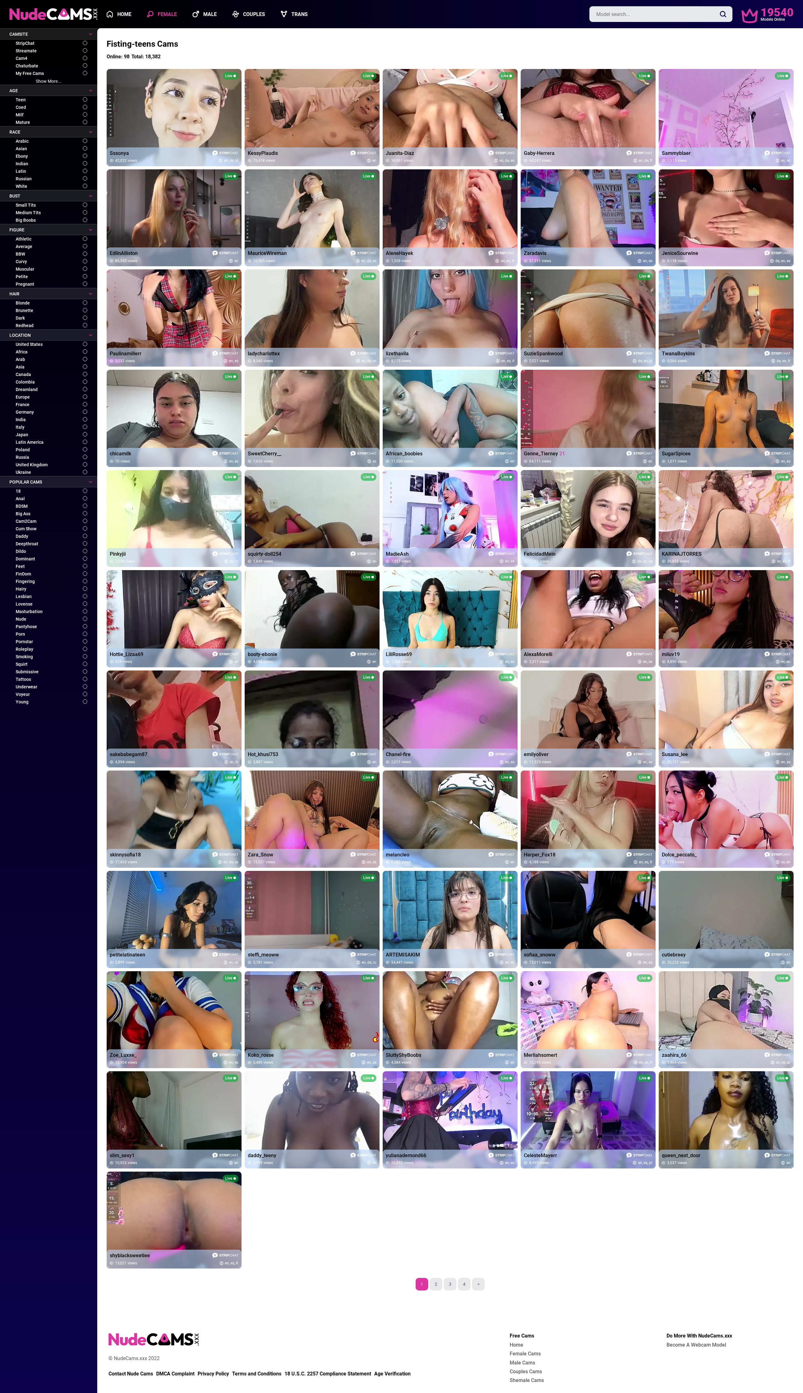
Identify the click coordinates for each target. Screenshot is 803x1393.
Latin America (30, 442)
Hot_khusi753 (263, 754)
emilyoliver (536, 754)
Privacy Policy (213, 1374)
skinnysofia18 (125, 855)
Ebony (22, 156)
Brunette (24, 310)
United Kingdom (32, 464)
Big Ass (23, 513)
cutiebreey (674, 955)
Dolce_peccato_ (679, 855)
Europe (23, 397)
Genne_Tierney (544, 454)
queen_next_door (681, 1155)
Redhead (25, 325)
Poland (23, 449)
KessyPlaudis (263, 153)
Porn (20, 634)
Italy (20, 427)
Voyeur (23, 694)
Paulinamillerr (125, 354)
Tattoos (23, 679)
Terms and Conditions (256, 1374)
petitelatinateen (127, 955)
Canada (23, 374)
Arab (20, 359)
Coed (21, 107)
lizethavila (397, 354)
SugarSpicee (676, 454)
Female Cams (525, 1354)
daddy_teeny (262, 1155)
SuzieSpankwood (543, 354)
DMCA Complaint (175, 1374)
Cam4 (21, 58)
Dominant (25, 558)
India (21, 419)
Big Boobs (26, 220)
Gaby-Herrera (539, 153)
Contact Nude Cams (131, 1374)
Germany (25, 412)
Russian (24, 178)
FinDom (23, 573)
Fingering (25, 581)
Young (22, 701)
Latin (21, 171)
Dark (20, 317)
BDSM (22, 506)
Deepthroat (27, 543)
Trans (299, 14)
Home (123, 14)
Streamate (26, 50)
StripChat (25, 43)
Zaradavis (535, 253)
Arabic (22, 141)
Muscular (25, 269)
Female (167, 14)
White (21, 186)
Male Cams (522, 1363)
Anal (20, 498)
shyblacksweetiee (130, 1255)
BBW (20, 254)
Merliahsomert (540, 1055)
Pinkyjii (118, 554)
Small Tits (26, 205)
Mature (23, 122)
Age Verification (392, 1374)
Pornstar (24, 641)
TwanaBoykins (678, 354)
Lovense (24, 603)
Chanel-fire (398, 754)
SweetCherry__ (264, 454)
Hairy (21, 588)
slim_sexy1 (122, 1155)
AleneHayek (399, 253)
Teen (21, 99)
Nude (21, 619)
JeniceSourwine (680, 253)
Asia (20, 366)
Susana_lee (675, 754)
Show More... (48, 81)
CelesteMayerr (540, 1155)
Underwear (26, 686)
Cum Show (26, 528)
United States (29, 344)
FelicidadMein (540, 554)
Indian (22, 163)
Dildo (21, 551)
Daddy (22, 536)
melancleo (397, 855)
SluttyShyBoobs (403, 1055)
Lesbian (24, 596)
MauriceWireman (267, 253)
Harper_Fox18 (540, 855)
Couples (253, 14)
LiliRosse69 (399, 654)
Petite (22, 276)
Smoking (24, 656)
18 (18, 491)
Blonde (23, 302)
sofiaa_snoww (540, 955)
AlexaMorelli (538, 654)
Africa (22, 351)
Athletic (23, 238)
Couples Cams (526, 1371)
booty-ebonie (262, 654)
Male (209, 14)
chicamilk (120, 454)
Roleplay (24, 649)
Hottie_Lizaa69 (126, 654)
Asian (21, 148)
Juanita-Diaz (400, 153)
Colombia (25, 381)
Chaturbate (27, 65)
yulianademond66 (406, 1155)
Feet (20, 566)
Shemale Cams (527, 1380)
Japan (22, 434)
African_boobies (404, 454)
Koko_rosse (261, 1055)
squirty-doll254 (264, 554)
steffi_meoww (263, 955)
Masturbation (29, 611)
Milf (20, 114)
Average (24, 246)
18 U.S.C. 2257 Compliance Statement (328, 1374)
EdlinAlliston (124, 253)
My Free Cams (30, 73)
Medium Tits (28, 212)
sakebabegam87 (128, 754)
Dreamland (27, 389)
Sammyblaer (676, 153)
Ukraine (23, 472)
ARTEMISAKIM (403, 955)
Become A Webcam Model (696, 1345)
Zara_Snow (260, 855)
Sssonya (119, 153)
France (22, 404)
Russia (22, 457)
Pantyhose (26, 626)
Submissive (27, 671)
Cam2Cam (26, 521)
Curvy (21, 261)
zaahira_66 (674, 1055)
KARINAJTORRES (682, 554)
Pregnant (25, 284)
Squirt (22, 664)
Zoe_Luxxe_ (123, 1055)
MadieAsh (397, 554)
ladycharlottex (264, 354)
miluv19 (671, 654)
